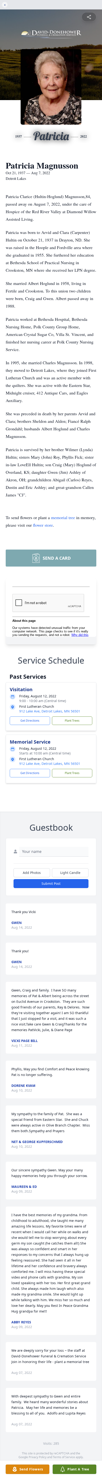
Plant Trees (72, 721)
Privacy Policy (37, 1457)
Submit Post (51, 883)
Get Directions (29, 721)
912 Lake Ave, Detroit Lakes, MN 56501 (49, 711)
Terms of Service (64, 1457)
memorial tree (63, 517)
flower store (43, 525)
